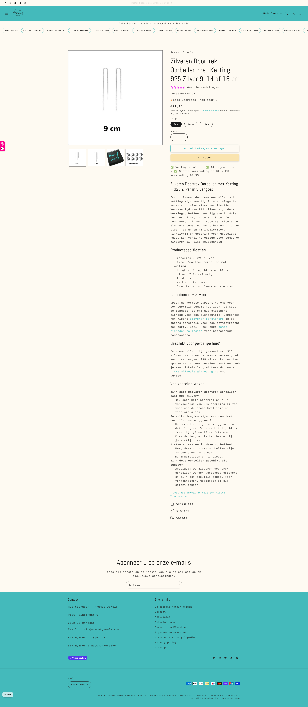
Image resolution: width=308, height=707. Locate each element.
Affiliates (162, 617)
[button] (6, 13)
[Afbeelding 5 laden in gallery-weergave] (115, 157)
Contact (160, 612)
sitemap (160, 647)
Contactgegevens (231, 698)
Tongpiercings (11, 30)
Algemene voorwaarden (209, 695)
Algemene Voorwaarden (170, 632)
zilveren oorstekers (207, 319)
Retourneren (182, 510)
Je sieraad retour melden (173, 607)
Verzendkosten (210, 111)
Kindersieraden (271, 30)
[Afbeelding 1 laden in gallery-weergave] (77, 157)
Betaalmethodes (165, 622)
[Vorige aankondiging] (94, 3)
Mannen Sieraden (292, 30)
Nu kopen (205, 157)
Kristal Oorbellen (56, 30)
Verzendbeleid (232, 695)
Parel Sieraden (121, 30)
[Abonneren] (178, 585)
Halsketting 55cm (205, 30)
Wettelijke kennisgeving (204, 698)
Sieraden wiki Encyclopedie (175, 637)
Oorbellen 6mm (184, 30)
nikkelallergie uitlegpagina (194, 371)
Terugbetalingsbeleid (162, 695)
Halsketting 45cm (249, 30)
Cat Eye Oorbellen (32, 30)
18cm (206, 124)
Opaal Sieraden (101, 30)
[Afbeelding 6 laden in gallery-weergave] (134, 157)
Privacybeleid (185, 695)
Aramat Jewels (116, 695)
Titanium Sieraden (79, 30)
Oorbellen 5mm (165, 30)
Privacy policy (165, 642)
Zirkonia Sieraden (144, 30)
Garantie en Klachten (170, 627)
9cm (176, 124)
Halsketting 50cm (227, 30)
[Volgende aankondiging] (213, 3)
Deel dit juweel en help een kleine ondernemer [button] (199, 494)
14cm (191, 124)
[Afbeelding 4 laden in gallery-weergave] (96, 157)
